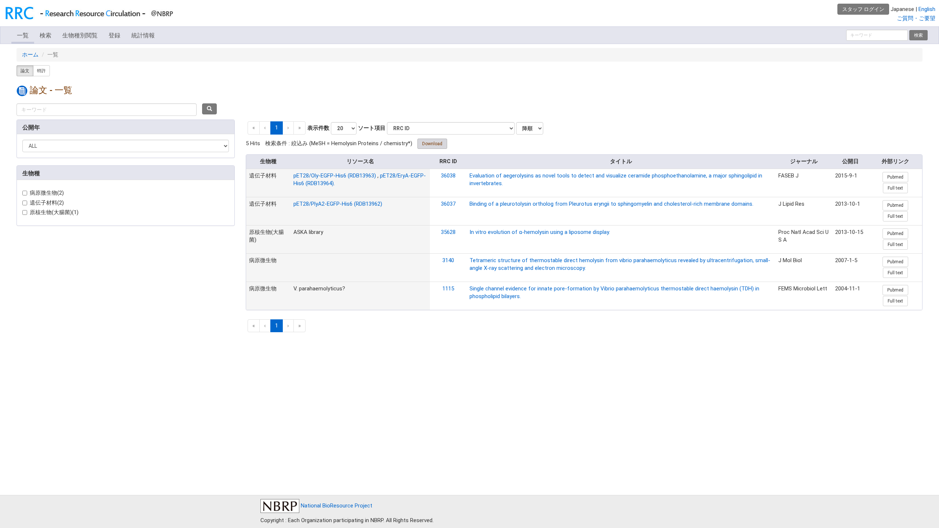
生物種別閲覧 (80, 35)
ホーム (30, 54)
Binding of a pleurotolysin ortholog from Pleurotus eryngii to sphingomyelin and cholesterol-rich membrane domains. (611, 204)
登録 (114, 35)
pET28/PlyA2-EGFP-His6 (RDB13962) (337, 204)
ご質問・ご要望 (916, 18)
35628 (448, 232)
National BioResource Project (335, 505)
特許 (41, 70)
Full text (895, 188)
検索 (45, 35)
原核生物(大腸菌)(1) (54, 212)
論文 (25, 70)
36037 (448, 204)
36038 (448, 175)
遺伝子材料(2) (47, 202)
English (926, 9)
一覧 (23, 35)
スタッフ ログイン (863, 9)
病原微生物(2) (47, 193)
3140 (448, 260)
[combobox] (107, 109)
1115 (448, 288)
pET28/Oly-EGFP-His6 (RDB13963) (334, 175)
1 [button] (276, 127)
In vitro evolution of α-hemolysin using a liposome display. (540, 232)
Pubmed (895, 177)
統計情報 (143, 35)
